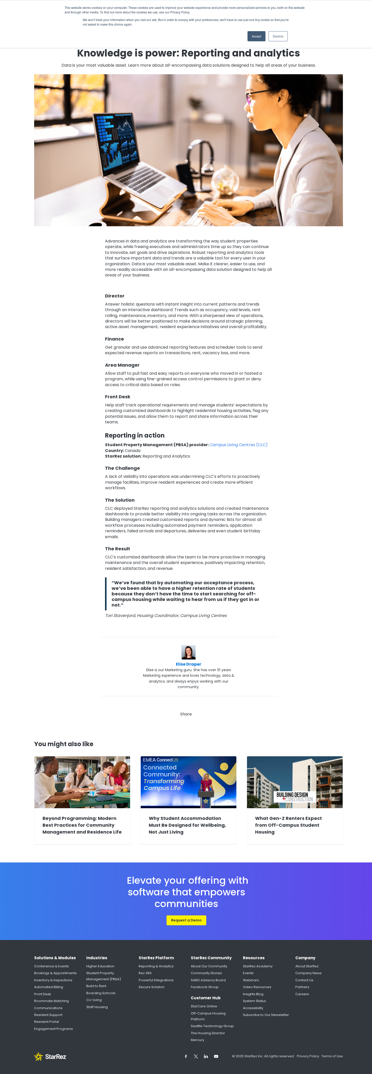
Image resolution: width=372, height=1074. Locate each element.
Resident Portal (46, 1021)
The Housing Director (208, 1033)
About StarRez (307, 966)
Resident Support (48, 1014)
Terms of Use (332, 1056)
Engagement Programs (53, 1028)
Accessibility (253, 1008)
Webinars (251, 980)
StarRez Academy (258, 966)
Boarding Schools (100, 993)
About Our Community (209, 966)
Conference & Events (51, 966)
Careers (302, 994)
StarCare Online (204, 1006)
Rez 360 (145, 973)
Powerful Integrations (156, 980)
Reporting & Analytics (156, 966)
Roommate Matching (51, 1000)
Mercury (197, 1040)
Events (248, 973)
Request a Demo (186, 920)
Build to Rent (96, 986)
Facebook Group (205, 987)
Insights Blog (253, 994)
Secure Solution (151, 987)
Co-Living (94, 999)
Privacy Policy (308, 1056)
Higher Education (100, 966)
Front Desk (42, 994)
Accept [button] (256, 36)
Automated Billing (48, 987)
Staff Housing (97, 1007)
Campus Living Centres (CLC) (239, 445)
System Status (254, 1000)
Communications (48, 1008)
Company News (308, 973)
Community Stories (206, 973)
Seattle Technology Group (212, 1026)
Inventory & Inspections (53, 980)
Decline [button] (278, 36)
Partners (302, 987)
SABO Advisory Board (208, 980)
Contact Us (304, 980)
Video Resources (257, 987)
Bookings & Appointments (55, 973)
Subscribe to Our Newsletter (266, 1014)
